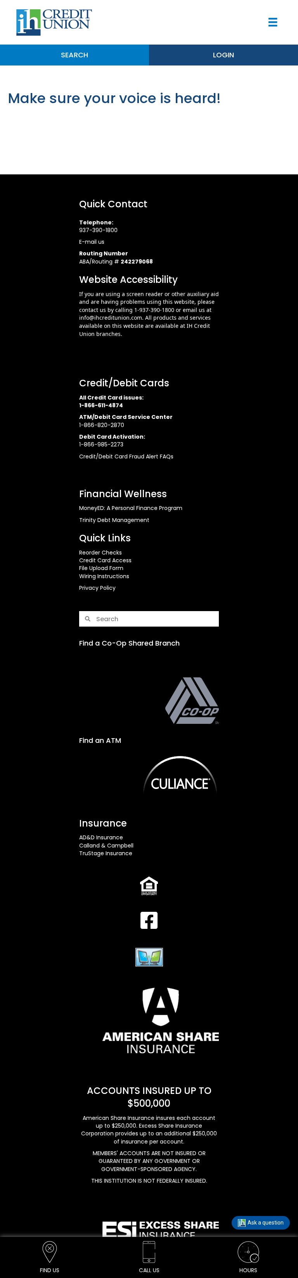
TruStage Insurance (105, 853)
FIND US (49, 1270)
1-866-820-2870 (101, 425)
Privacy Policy (97, 588)
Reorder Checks (100, 552)
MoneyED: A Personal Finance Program (130, 508)
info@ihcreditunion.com (110, 317)
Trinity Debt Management (114, 520)
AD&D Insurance (101, 837)
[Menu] (272, 22)
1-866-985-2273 (101, 444)
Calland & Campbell (106, 845)
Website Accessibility (128, 279)
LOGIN (223, 55)
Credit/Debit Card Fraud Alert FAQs (126, 456)
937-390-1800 (98, 230)
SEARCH (74, 55)
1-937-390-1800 (154, 309)
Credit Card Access (105, 560)
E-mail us (91, 242)
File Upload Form (101, 568)
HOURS (248, 1270)
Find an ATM (100, 740)
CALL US (149, 1270)
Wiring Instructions (104, 576)
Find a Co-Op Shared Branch (129, 643)
